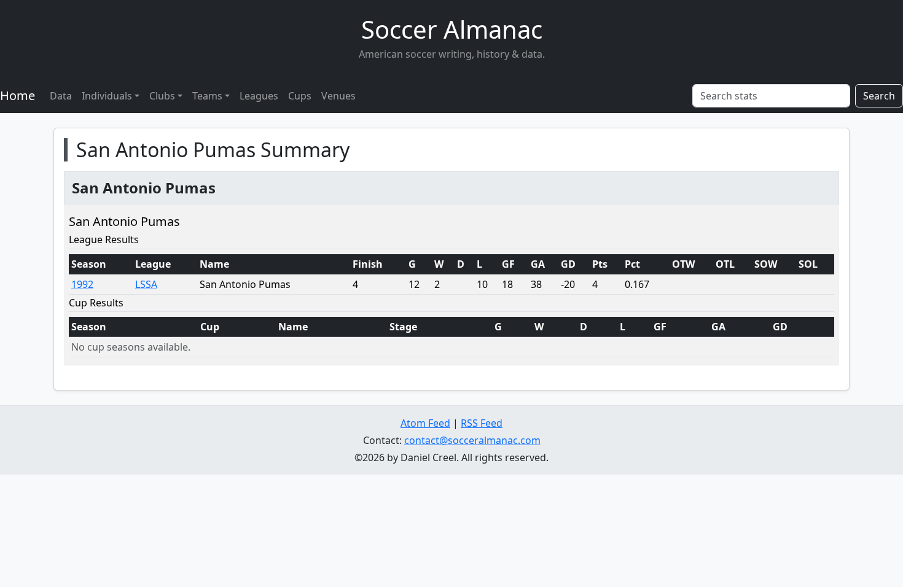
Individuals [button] (107, 96)
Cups (299, 96)
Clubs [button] (162, 96)
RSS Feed (481, 423)
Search (879, 96)
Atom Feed (425, 423)
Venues (338, 96)
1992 (82, 284)
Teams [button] (207, 96)
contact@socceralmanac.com (472, 440)
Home (17, 95)
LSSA (146, 284)
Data (61, 96)
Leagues (259, 96)
